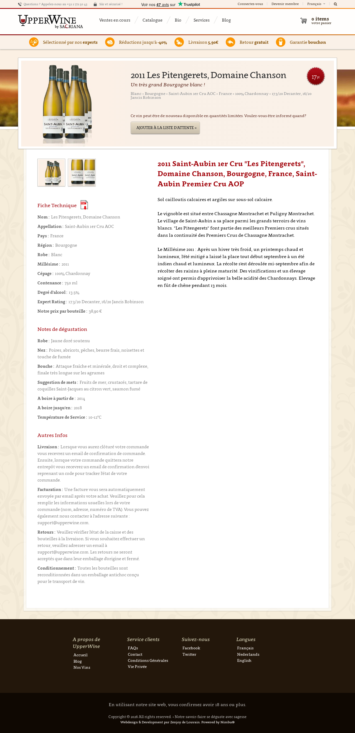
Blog (226, 19)
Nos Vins (81, 667)
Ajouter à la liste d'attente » (166, 127)
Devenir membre (285, 4)
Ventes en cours (114, 19)
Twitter (189, 654)
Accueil (80, 654)
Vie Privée (137, 666)
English (244, 660)
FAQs (133, 647)
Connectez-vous (250, 4)
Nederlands (248, 654)
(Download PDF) (84, 205)
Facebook (191, 647)
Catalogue (153, 19)
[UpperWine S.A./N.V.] (50, 21)
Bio (178, 19)
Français (314, 4)
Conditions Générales (148, 660)
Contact (135, 654)
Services (202, 19)
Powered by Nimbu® (218, 722)
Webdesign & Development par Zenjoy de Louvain (160, 722)
